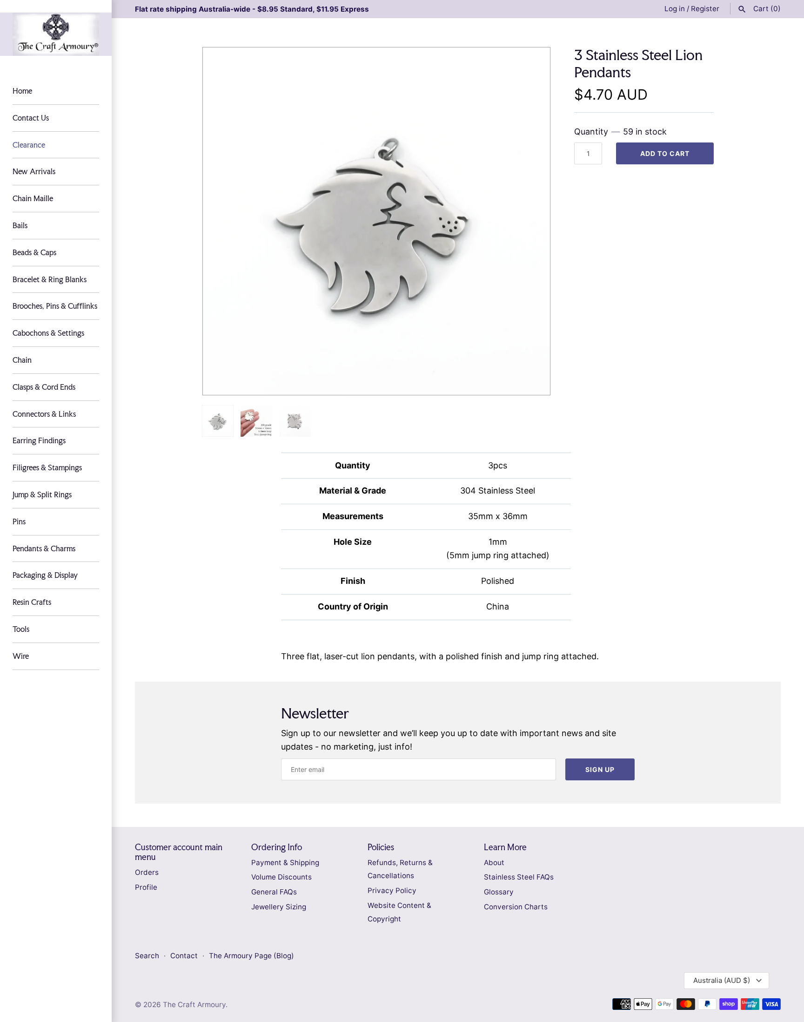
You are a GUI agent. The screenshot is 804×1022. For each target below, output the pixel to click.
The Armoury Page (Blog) (251, 955)
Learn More (505, 847)
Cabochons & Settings (48, 333)
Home (22, 90)
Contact (185, 955)
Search (147, 955)
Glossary (499, 891)
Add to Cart (665, 153)
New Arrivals (34, 171)
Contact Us (31, 117)
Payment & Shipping (285, 862)
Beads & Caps (34, 252)
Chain (22, 360)
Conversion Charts (516, 906)
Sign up (600, 769)
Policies (381, 847)
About (494, 862)
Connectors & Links (44, 414)
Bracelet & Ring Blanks (50, 279)
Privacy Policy (392, 890)
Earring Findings (39, 440)
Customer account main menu (178, 852)
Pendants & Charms (44, 548)
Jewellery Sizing (278, 906)
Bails (20, 225)
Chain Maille (33, 198)
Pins (19, 521)
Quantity (620, 131)
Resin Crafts (32, 602)
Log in (674, 8)
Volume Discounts (281, 877)
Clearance (29, 144)
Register (705, 8)
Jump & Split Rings (42, 494)
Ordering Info (276, 847)
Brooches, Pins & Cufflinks (55, 306)
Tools (21, 629)
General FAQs (274, 891)
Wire (21, 656)
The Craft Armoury (194, 1004)
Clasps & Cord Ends (44, 387)
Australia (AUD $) (721, 980)
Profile (146, 887)
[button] (531, 221)
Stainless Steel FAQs (519, 877)
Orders (147, 872)
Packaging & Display (45, 575)
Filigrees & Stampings (47, 467)
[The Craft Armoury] (56, 34)
